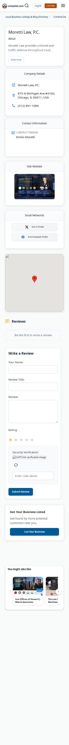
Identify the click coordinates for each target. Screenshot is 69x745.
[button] (38, 5)
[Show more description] (16, 60)
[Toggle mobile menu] (63, 5)
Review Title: (16, 379)
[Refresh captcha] (15, 465)
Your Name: (15, 362)
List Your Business (50, 5)
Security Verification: (25, 452)
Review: (13, 397)
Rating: (13, 430)
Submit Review (20, 491)
